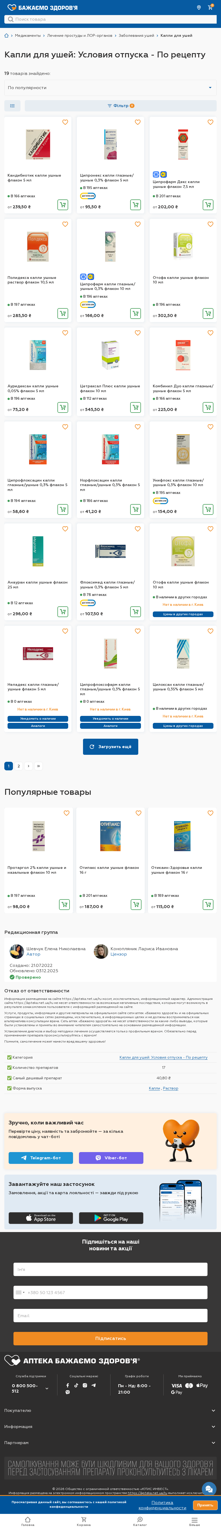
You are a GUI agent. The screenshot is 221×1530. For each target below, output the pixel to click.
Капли (154, 1088)
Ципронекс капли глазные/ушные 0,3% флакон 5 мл (107, 178)
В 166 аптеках (23, 196)
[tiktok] (76, 1385)
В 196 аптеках (95, 296)
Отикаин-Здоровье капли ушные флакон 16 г (176, 870)
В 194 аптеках (23, 501)
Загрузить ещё (115, 746)
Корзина (84, 1525)
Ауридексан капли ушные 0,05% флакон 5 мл (33, 388)
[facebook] (67, 1385)
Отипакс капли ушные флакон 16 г (109, 870)
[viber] (67, 1392)
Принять (205, 1505)
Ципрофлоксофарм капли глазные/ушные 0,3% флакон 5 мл (110, 689)
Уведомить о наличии (38, 718)
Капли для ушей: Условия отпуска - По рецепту (164, 1057)
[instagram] (85, 1385)
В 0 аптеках (21, 702)
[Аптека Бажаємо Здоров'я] (6, 35)
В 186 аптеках (95, 501)
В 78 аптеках (95, 595)
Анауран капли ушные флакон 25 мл (38, 584)
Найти (11, 19)
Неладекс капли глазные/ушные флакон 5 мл (33, 687)
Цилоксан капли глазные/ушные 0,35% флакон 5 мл (178, 687)
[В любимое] (65, 122)
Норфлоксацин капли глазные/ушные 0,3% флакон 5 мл (110, 485)
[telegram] (93, 1385)
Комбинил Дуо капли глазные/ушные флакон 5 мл (183, 388)
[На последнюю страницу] (38, 766)
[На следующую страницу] (28, 766)
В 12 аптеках (22, 603)
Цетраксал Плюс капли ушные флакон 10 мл (110, 388)
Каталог (140, 1525)
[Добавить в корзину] (62, 204)
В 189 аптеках (166, 896)
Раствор (170, 1088)
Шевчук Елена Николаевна (56, 948)
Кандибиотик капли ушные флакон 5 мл (34, 178)
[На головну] (72, 1360)
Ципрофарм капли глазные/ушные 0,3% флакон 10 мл (107, 286)
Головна (27, 1525)
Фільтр (123, 105)
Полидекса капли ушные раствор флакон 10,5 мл (32, 280)
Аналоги (38, 726)
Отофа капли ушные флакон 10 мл (181, 280)
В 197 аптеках (23, 305)
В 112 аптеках (95, 398)
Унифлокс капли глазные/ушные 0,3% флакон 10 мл (178, 482)
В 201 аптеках (168, 196)
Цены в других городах (183, 614)
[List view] (12, 105)
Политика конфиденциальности (162, 1505)
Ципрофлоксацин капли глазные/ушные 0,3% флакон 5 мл (37, 485)
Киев (199, 7)
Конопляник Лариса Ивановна (144, 948)
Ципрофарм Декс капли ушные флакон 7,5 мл (176, 184)
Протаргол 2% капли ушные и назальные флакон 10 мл (37, 870)
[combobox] (20, 1292)
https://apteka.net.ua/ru (147, 1493)
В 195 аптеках (95, 188)
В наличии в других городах (181, 597)
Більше (194, 1525)
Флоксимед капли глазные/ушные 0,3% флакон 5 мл (107, 584)
